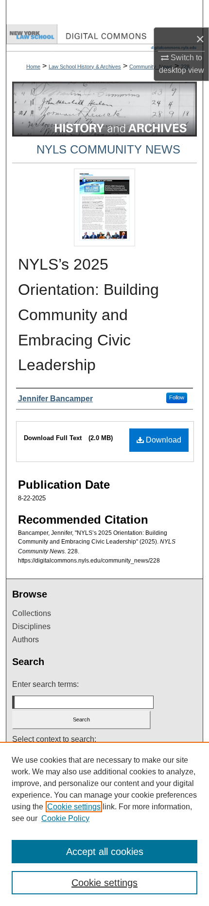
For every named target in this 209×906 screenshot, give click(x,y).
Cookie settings (74, 807)
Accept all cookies (104, 851)
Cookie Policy (65, 818)
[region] (104, 824)
